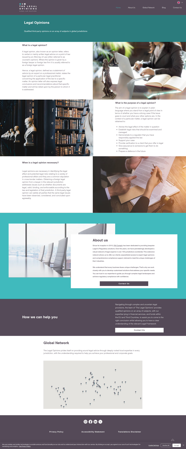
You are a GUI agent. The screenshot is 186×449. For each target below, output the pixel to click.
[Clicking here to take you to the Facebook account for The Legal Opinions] (90, 422)
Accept (176, 445)
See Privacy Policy (25, 446)
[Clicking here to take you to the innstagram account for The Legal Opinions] (85, 422)
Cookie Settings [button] (154, 445)
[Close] (183, 445)
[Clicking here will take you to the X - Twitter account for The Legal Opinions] (100, 422)
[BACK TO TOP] (172, 440)
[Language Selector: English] (180, 2)
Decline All (166, 445)
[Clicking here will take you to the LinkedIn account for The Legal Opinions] (95, 422)
